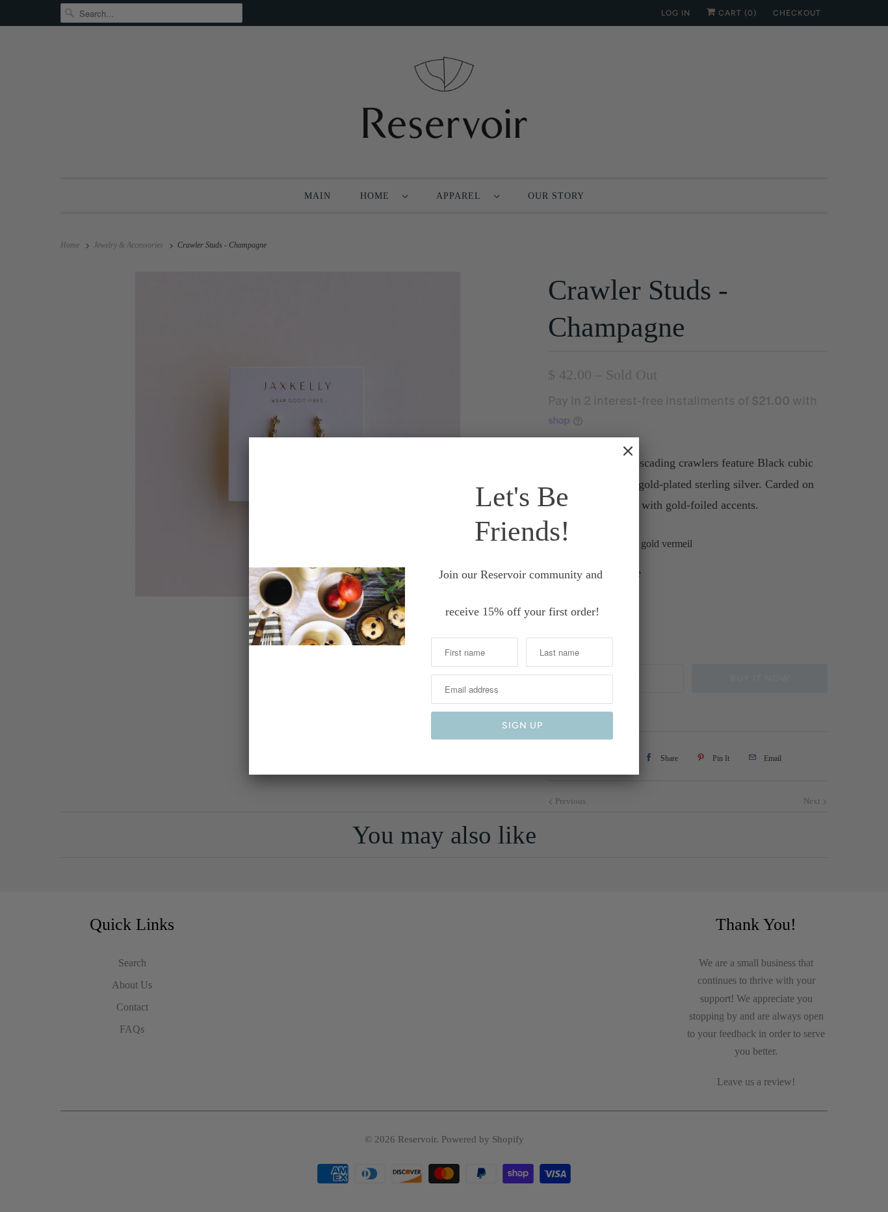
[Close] (621, 457)
